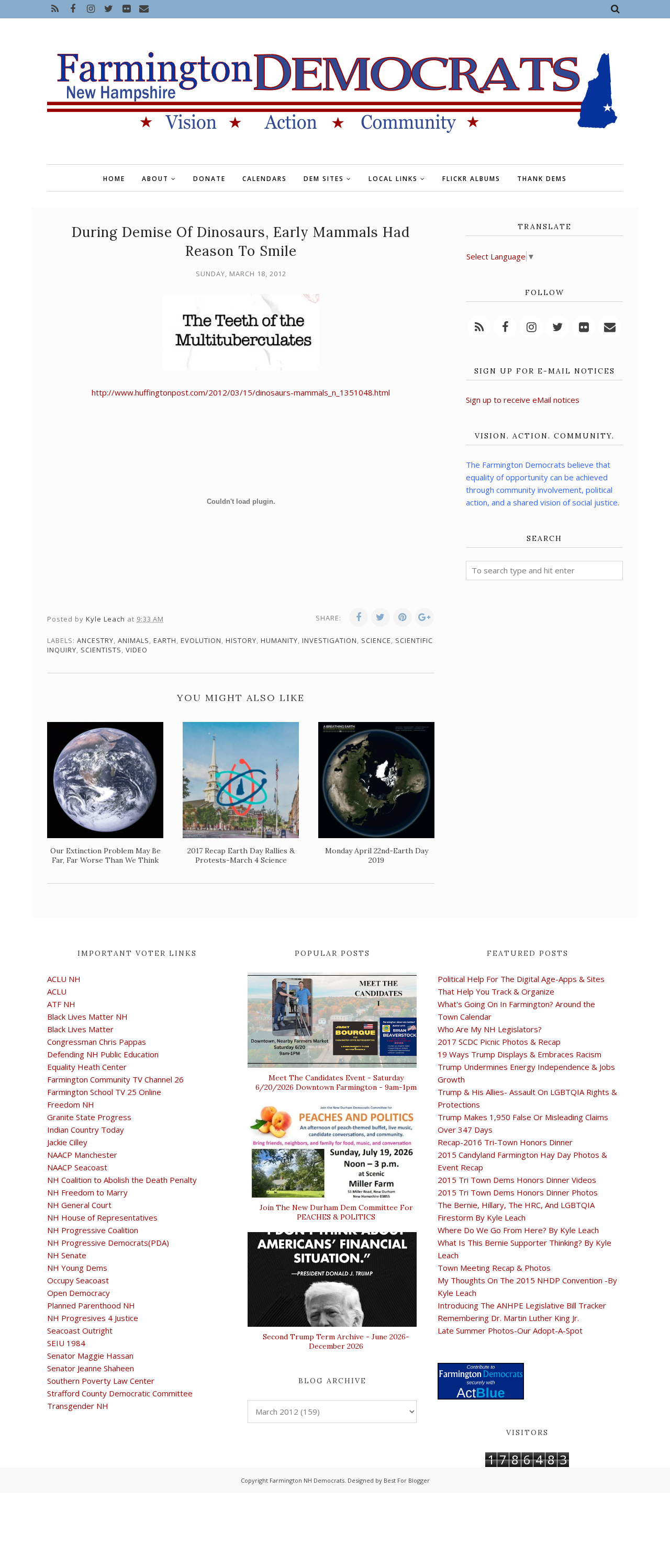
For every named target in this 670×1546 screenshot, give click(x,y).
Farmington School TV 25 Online (104, 1092)
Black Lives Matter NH (87, 1016)
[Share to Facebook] (358, 617)
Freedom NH (70, 1104)
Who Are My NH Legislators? (490, 1029)
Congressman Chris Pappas (96, 1041)
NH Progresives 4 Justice (92, 1318)
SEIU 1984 (66, 1343)
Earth (164, 640)
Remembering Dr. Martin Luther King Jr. (508, 1318)
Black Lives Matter (80, 1029)
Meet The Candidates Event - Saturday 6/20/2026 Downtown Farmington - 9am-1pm (336, 1082)
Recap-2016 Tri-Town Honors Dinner (505, 1142)
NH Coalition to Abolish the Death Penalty (122, 1180)
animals (133, 640)
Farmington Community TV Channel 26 (115, 1079)
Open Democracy (78, 1293)
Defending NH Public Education (103, 1054)
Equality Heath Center (87, 1067)
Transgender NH (77, 1406)
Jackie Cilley (67, 1142)
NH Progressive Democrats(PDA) (108, 1242)
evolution (201, 640)
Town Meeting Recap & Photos (494, 1267)
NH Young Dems (77, 1267)
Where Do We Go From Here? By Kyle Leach (518, 1230)
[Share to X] (380, 617)
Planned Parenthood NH (91, 1305)
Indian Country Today (85, 1129)
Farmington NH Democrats (307, 1480)
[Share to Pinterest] (402, 617)
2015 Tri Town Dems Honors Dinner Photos (518, 1192)
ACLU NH (64, 979)
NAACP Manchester (82, 1154)
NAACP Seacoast (77, 1167)
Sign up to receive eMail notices (522, 399)
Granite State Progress (89, 1117)
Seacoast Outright (80, 1330)
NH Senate (66, 1255)
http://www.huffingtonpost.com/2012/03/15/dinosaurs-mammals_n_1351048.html (241, 392)
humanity (279, 640)
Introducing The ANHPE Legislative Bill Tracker (522, 1305)
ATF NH (61, 1004)
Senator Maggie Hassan (90, 1355)
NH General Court (79, 1205)
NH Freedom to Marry (87, 1192)
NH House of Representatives (102, 1217)
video (137, 649)
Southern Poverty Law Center (100, 1380)
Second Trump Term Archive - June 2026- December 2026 (336, 1341)
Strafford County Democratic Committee (120, 1393)
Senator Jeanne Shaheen (90, 1368)
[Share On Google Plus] (424, 617)
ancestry (95, 640)
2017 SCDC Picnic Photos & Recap (499, 1041)
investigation (329, 640)
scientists (101, 649)
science (376, 640)
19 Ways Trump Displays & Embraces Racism (519, 1054)
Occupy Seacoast (78, 1280)
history (241, 640)
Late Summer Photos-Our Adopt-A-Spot (510, 1330)
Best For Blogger (407, 1480)
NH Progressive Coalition (92, 1230)
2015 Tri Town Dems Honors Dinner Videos (517, 1180)
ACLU (56, 991)
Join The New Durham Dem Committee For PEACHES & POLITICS (336, 1212)
